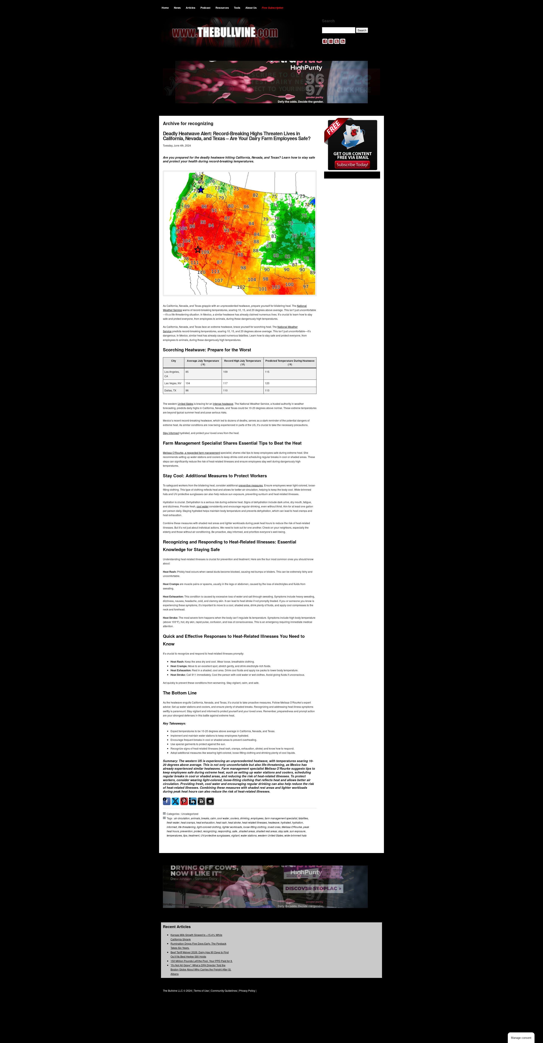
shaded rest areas (266, 831)
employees (257, 818)
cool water (203, 506)
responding (224, 831)
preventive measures (251, 485)
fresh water (173, 822)
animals (195, 818)
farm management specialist (281, 818)
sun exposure (297, 831)
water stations (249, 835)
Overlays (374, 124)
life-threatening (187, 827)
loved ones (274, 827)
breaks (205, 818)
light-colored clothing (209, 827)
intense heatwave (223, 403)
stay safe (283, 831)
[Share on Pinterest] (184, 801)
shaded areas (247, 831)
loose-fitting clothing (254, 827)
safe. (235, 831)
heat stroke (234, 822)
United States (185, 403)
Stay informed (171, 433)
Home (165, 8)
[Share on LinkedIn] (193, 801)
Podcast (205, 8)
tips (185, 835)
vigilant (235, 835)
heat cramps (188, 822)
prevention (186, 831)
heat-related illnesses (254, 822)
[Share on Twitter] (175, 801)
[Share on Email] (210, 801)
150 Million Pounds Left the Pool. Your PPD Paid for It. (201, 961)
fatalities (303, 818)
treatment (194, 835)
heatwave (273, 822)
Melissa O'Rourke (292, 827)
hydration (297, 822)
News (177, 8)
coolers (234, 818)
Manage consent (521, 1037)
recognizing (210, 831)
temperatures (174, 835)
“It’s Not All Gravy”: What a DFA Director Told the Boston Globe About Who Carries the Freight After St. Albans (201, 969)
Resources (222, 8)
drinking (244, 818)
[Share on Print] (201, 801)
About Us (251, 8)
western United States (270, 835)
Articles (190, 8)
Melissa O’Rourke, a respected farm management (191, 452)
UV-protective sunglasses (215, 835)
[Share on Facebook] (167, 801)
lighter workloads (232, 827)
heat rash (221, 822)
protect (198, 831)
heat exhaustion (205, 822)
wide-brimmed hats (295, 835)
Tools (237, 8)
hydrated (286, 822)
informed (172, 827)
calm (213, 818)
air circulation (182, 818)
